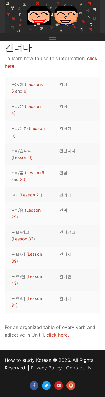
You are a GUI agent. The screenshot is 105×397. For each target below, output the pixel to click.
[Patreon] (70, 385)
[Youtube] (58, 385)
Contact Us (78, 368)
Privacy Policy (46, 368)
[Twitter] (46, 385)
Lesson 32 (23, 238)
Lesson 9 (35, 172)
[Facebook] (34, 385)
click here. (57, 335)
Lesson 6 (22, 157)
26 (22, 179)
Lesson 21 (31, 194)
